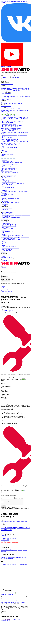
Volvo (12, 147)
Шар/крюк (4, 193)
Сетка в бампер (6, 216)
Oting (11, 137)
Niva (6, 177)
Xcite (3, 150)
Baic (3, 117)
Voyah (15, 147)
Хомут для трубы (6, 250)
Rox (16, 140)
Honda (13, 126)
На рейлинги (19, 88)
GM (13, 125)
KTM (8, 228)
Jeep (12, 129)
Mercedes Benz (13, 135)
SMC (3, 231)
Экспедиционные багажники (8, 88)
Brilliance (20, 117)
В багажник (4, 106)
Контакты (20, 1)
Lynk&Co (3, 133)
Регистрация (4, 66)
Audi (15, 115)
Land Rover (11, 132)
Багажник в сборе (6, 198)
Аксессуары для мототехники (21, 237)
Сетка (7, 110)
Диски (3, 241)
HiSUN (3, 227)
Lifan (18, 132)
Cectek (14, 224)
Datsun (12, 121)
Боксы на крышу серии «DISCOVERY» (11, 91)
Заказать (3, 505)
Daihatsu (8, 121)
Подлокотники (9, 558)
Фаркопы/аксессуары (6, 99)
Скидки (25, 1)
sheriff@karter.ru (24, 564)
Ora (9, 137)
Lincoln (22, 132)
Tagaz (3, 144)
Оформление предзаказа (7, 310)
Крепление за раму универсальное (9, 102)
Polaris (3, 230)
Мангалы (15, 108)
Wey (3, 148)
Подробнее (3, 535)
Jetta (17, 129)
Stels (5, 231)
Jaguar (8, 129)
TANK (6, 184)
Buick (24, 117)
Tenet (9, 144)
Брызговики (4, 108)
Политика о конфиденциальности (11, 601)
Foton (14, 124)
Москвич (4, 153)
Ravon (6, 140)
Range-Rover (5, 182)
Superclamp (4, 260)
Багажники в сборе (5, 86)
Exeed (7, 122)
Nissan (3, 136)
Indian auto (4, 128)
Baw (5, 117)
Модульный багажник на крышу (10, 202)
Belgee (8, 117)
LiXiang (26, 132)
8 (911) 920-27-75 (15, 77)
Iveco (17, 128)
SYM (12, 231)
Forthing (11, 124)
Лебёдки (4, 242)
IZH (20, 128)
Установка (3, 1)
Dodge (16, 121)
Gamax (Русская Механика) (9, 226)
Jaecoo (5, 129)
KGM (10, 131)
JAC (2, 129)
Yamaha (3, 234)
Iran (6, 171)
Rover (13, 140)
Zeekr (5, 151)
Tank (6, 144)
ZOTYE (6, 190)
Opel (7, 137)
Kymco (11, 228)
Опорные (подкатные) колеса (22, 215)
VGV (3, 147)
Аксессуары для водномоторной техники (12, 236)
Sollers (27, 142)
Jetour (14, 129)
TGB (3, 232)
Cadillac (4, 118)
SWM (18, 143)
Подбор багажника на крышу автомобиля (12, 199)
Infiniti (11, 128)
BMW (15, 117)
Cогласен (3, 611)
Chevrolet (16, 118)
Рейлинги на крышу (16, 86)
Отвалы (4, 243)
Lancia (6, 132)
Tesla (11, 144)
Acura (3, 115)
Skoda (15, 142)
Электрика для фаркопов (8, 194)
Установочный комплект (7, 84)
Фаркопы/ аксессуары (7, 249)
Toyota (15, 144)
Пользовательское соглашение (8, 600)
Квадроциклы (4, 219)
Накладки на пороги (17, 103)
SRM (2, 143)
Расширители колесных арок (9, 246)
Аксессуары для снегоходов (8, 96)
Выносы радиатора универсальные (11, 239)
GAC (3, 125)
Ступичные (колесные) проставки (17, 97)
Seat (5, 142)
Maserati (4, 135)
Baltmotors (4, 223)
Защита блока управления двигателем (11, 210)
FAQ (7, 1)
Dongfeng (20, 121)
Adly (3, 221)
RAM (3, 140)
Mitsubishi (24, 135)
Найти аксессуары (5, 280)
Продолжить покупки (6, 619)
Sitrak (12, 142)
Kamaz (7, 131)
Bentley (12, 117)
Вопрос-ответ (13, 550)
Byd (27, 117)
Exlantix (11, 122)
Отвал (16, 96)
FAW (3, 166)
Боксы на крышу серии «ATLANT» (20, 89)
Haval (9, 126)
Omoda (3, 137)
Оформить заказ (16, 619)
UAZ (3, 146)
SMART (23, 142)
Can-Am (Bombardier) (7, 224)
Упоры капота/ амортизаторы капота (18, 110)
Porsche (16, 139)
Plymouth (8, 139)
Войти (9, 66)
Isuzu (14, 128)
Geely (6, 125)
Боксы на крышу (15, 198)
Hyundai (21, 126)
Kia (13, 131)
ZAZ (3, 151)
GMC (15, 125)
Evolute (3, 122)
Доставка (15, 1)
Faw (3, 124)
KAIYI (3, 131)
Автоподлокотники (6, 93)
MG (18, 135)
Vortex (12, 187)
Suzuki (14, 143)
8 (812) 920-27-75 (5, 77)
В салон (9, 106)
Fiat (5, 124)
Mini (21, 135)
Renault (10, 140)
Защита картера (5, 111)
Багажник (4, 254)
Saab (3, 142)
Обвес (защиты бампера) (8, 215)
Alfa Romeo (11, 115)
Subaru (11, 143)
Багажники (3, 195)
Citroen (2, 120)
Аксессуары (24, 91)
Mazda (8, 135)
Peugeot (3, 139)
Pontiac (12, 139)
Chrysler (26, 118)
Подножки (17, 557)
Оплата (11, 1)
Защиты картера (5, 557)
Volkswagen (8, 147)
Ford (7, 124)
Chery (12, 118)
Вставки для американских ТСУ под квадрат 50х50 (15, 191)
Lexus (15, 132)
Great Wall (19, 125)
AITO (6, 115)
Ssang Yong (6, 143)
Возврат (3, 2)
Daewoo (4, 121)
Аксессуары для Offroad (8, 235)
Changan (8, 118)
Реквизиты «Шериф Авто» (7, 594)
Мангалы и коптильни (7, 212)
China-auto (21, 118)
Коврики (3, 252)
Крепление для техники (7, 257)
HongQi (17, 126)
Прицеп (21, 96)
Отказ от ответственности (18, 602)
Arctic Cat (6, 221)
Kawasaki (4, 228)
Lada (3, 132)
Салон (3, 256)
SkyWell (19, 142)
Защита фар (10, 108)
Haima (6, 126)
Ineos (8, 128)
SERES (8, 142)
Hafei (3, 126)
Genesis (10, 125)
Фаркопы (3, 155)
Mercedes (7, 176)
